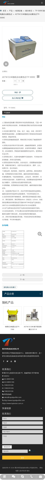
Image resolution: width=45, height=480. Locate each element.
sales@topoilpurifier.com (12, 397)
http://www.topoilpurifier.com (14, 400)
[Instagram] (15, 361)
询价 (16, 92)
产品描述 (7, 113)
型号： (6, 108)
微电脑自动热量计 (10, 287)
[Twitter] (7, 361)
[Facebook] (3, 361)
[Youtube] (11, 361)
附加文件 (7, 447)
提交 (22, 458)
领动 (27, 471)
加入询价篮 (16, 98)
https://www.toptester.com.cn (12, 403)
